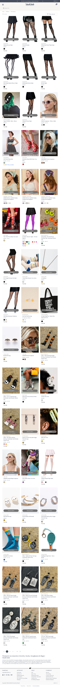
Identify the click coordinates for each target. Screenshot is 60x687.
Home (3, 11)
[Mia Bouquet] (8, 203)
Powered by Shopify (16, 683)
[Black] (4, 49)
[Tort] (25, 359)
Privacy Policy (23, 685)
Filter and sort (52, 14)
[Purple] (23, 242)
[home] (29, 4)
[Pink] (4, 444)
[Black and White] (4, 87)
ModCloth (10, 683)
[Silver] (25, 320)
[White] (42, 125)
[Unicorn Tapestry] (6, 203)
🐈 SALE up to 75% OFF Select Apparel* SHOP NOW (30, 1)
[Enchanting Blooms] (10, 203)
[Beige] (4, 240)
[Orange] (25, 242)
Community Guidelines (36, 685)
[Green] (42, 243)
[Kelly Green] (29, 242)
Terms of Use (29, 685)
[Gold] (42, 282)
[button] (56, 4)
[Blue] (4, 559)
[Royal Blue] (23, 244)
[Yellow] (27, 244)
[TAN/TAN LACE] (42, 163)
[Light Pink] (42, 482)
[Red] (23, 164)
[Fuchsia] (25, 244)
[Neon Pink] (36, 242)
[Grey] (29, 244)
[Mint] (4, 163)
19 (17, 651)
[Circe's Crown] (4, 203)
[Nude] (34, 242)
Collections (7, 11)
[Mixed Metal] (42, 521)
